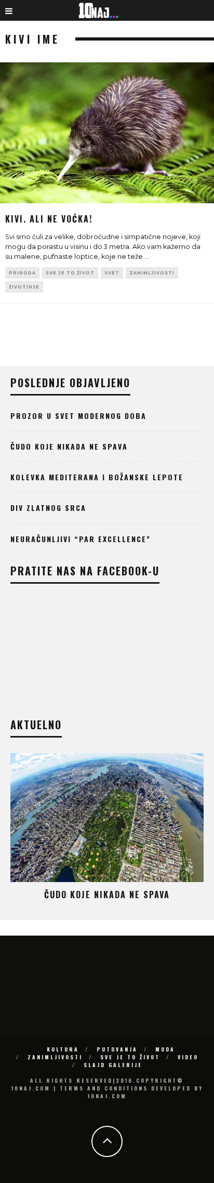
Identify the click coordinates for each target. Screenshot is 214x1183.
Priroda (22, 272)
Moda (165, 1049)
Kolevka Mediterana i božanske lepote (96, 476)
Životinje (24, 287)
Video (188, 1057)
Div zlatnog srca (48, 507)
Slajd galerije (113, 1065)
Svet (111, 272)
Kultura (63, 1049)
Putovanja (117, 1049)
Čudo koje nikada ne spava (69, 446)
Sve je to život (70, 272)
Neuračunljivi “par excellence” (80, 538)
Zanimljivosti (152, 272)
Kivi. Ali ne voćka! (48, 219)
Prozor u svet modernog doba (78, 415)
